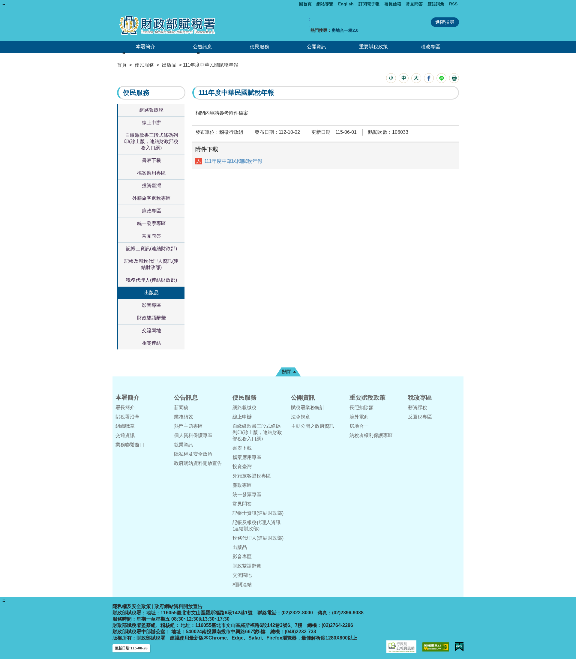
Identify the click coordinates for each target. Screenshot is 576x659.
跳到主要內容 (16, 3)
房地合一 (359, 426)
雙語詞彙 (436, 3)
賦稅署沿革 (128, 416)
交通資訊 (125, 435)
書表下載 (151, 160)
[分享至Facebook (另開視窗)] (429, 78)
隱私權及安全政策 (193, 454)
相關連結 (151, 343)
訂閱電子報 (369, 3)
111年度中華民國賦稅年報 (233, 161)
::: (3, 3)
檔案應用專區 (151, 172)
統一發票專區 (151, 223)
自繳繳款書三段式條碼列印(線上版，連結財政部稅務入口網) (151, 141)
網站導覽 (324, 3)
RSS (453, 3)
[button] (391, 78)
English (346, 3)
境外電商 (359, 416)
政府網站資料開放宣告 (198, 463)
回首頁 (305, 3)
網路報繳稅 (152, 109)
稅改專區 (430, 46)
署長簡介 (125, 407)
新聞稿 (181, 407)
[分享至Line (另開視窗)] (441, 78)
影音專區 (151, 305)
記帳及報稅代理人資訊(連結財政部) (151, 264)
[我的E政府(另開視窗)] (459, 647)
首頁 (122, 64)
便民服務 (259, 46)
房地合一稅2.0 (345, 30)
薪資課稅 (417, 407)
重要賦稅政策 (373, 46)
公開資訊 (316, 46)
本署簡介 (145, 46)
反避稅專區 (420, 416)
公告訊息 (202, 46)
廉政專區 (151, 210)
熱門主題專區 (188, 426)
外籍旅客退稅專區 (151, 198)
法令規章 (300, 416)
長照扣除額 (362, 407)
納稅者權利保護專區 (371, 435)
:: (309, 22)
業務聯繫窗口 (130, 444)
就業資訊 (183, 444)
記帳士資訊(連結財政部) (151, 248)
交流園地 (151, 330)
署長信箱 (392, 3)
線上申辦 (151, 122)
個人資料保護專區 (193, 435)
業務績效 (183, 416)
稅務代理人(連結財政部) (151, 280)
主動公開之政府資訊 (312, 426)
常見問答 (414, 3)
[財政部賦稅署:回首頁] (185, 25)
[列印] (454, 78)
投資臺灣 (151, 185)
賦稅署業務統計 (308, 407)
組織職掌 (125, 426)
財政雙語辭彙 (151, 317)
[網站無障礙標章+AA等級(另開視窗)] (435, 647)
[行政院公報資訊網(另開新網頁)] (401, 646)
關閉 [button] (287, 371)
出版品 (169, 64)
